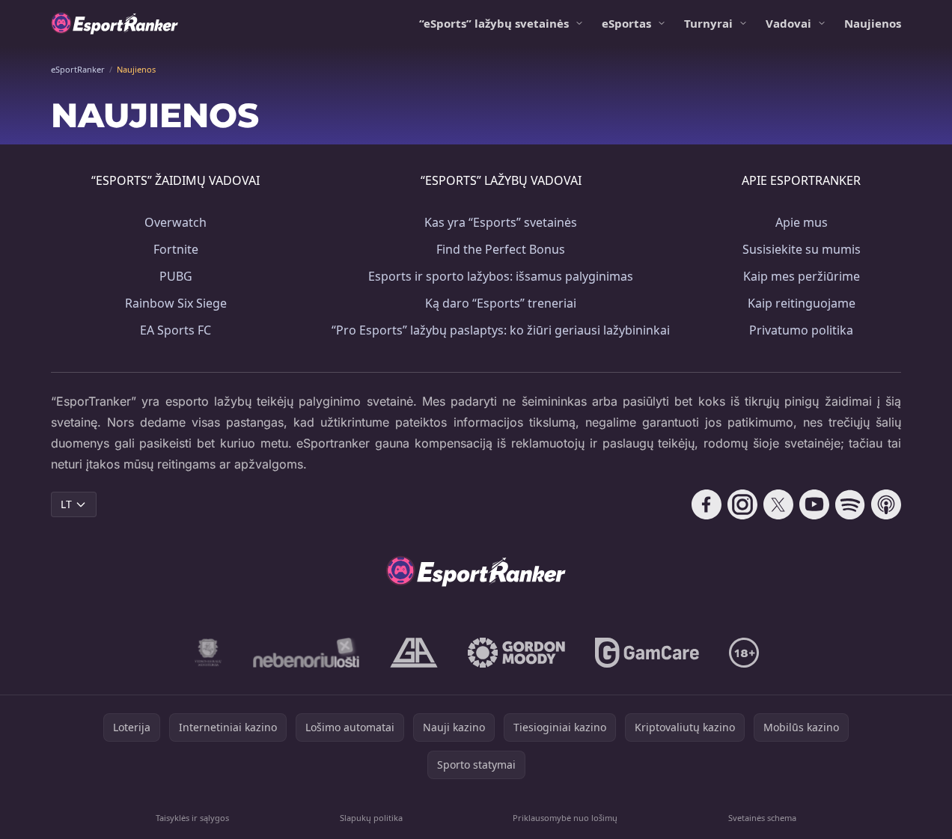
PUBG (175, 276)
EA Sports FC (175, 330)
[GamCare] (647, 653)
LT (66, 504)
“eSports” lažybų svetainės (494, 23)
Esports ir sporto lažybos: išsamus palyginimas (500, 276)
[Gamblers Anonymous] (414, 653)
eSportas (626, 23)
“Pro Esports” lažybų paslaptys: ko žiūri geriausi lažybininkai (501, 330)
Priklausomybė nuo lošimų (565, 817)
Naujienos (872, 23)
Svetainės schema (762, 817)
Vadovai (788, 23)
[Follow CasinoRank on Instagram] (742, 504)
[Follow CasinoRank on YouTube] (814, 504)
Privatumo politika (801, 330)
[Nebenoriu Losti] (306, 653)
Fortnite (175, 249)
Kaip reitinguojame (801, 303)
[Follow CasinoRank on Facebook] (706, 504)
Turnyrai (708, 23)
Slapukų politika (371, 817)
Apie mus (801, 222)
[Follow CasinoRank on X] (778, 504)
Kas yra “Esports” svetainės (500, 222)
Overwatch (175, 222)
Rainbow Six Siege (176, 303)
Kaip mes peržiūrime (801, 276)
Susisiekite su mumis (801, 249)
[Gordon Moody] (516, 653)
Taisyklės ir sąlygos (192, 817)
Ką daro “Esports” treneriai (500, 303)
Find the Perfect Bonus (500, 249)
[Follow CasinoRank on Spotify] (850, 504)
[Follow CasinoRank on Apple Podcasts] (886, 504)
